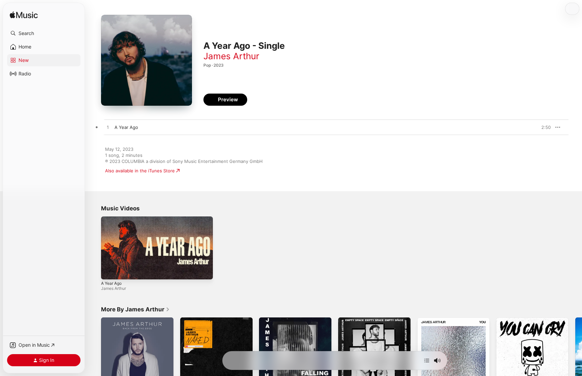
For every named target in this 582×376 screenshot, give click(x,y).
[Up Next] (427, 360)
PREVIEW (543, 127)
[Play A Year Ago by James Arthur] (108, 128)
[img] (24, 15)
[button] (43, 33)
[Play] (109, 271)
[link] (135, 309)
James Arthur (231, 56)
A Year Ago (111, 283)
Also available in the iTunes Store (140, 170)
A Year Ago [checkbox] (126, 127)
